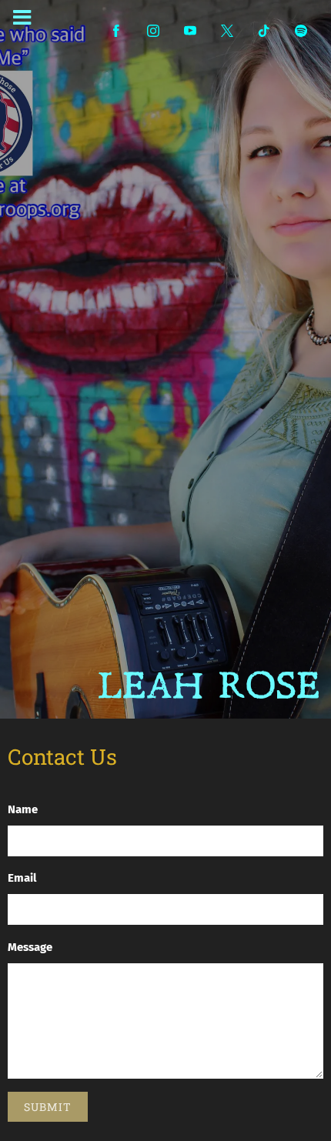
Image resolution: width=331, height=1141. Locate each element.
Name (23, 809)
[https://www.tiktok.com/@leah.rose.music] (264, 31)
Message (30, 947)
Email (22, 878)
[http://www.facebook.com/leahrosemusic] (116, 31)
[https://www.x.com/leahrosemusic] (227, 31)
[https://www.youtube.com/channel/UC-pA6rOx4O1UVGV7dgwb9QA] (190, 31)
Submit (48, 1106)
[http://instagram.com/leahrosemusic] (153, 31)
